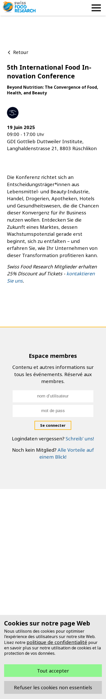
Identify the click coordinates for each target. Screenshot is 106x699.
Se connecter (53, 425)
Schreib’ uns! (80, 438)
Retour (20, 52)
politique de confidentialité (56, 642)
